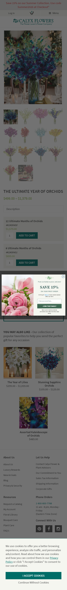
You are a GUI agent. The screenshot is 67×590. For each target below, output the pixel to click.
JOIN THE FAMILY (49, 306)
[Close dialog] (63, 276)
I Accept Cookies (34, 575)
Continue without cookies (33, 582)
